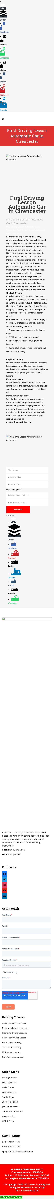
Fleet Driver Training (12, 1042)
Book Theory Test (11, 1141)
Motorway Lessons (11, 1052)
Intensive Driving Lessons (14, 1032)
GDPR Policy (8, 1121)
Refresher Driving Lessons (15, 1037)
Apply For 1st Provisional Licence (17, 1151)
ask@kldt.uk (14, 854)
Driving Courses (9, 1077)
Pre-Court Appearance (13, 1057)
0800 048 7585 (17, 849)
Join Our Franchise (10, 1106)
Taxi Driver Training (11, 1047)
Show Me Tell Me (10, 1101)
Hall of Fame (8, 1087)
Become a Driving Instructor (15, 1028)
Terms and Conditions (12, 1111)
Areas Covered (9, 1082)
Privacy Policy (8, 1116)
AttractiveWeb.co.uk (27, 1190)
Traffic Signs (8, 1097)
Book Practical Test (11, 1146)
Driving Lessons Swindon (14, 1023)
